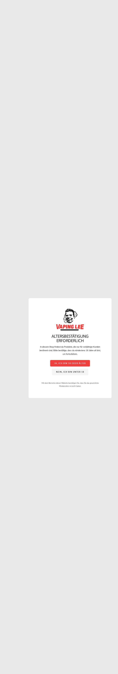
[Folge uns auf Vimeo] (6, 648)
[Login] (107, 9)
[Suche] (10, 9)
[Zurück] (3, 138)
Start (4, 21)
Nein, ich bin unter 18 (70, 372)
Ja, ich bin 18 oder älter (70, 363)
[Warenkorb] (114, 9)
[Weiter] (114, 138)
